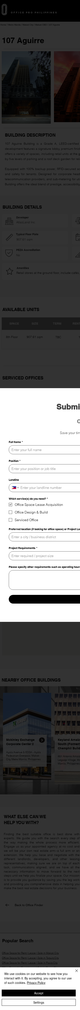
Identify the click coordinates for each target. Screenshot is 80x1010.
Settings (38, 1002)
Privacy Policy (36, 982)
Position (14, 461)
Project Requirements (23, 548)
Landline (14, 479)
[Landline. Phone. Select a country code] (16, 487)
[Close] (74, 973)
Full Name (16, 442)
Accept (38, 993)
